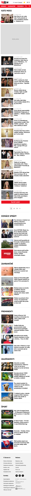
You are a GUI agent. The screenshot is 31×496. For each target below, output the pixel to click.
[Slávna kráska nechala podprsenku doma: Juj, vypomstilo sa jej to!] (7, 72)
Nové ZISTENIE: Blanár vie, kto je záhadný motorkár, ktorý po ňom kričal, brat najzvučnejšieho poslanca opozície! (21, 233)
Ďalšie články (15, 202)
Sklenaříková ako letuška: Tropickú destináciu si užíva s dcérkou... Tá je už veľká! (21, 337)
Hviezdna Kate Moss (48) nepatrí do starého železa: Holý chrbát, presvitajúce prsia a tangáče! (21, 195)
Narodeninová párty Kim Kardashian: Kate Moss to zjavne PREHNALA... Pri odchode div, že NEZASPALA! (21, 62)
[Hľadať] (26, 6)
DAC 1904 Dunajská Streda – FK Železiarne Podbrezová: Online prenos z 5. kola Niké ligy (22, 413)
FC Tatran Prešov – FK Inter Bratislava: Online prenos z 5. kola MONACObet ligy (21, 422)
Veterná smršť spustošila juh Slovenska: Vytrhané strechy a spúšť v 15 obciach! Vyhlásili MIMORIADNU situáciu (21, 243)
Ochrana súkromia (7, 463)
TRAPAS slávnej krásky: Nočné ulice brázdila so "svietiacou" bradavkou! (20, 184)
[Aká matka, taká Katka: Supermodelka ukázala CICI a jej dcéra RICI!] (7, 102)
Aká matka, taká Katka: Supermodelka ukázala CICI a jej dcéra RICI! (22, 101)
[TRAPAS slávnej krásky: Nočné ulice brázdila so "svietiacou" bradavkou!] (7, 184)
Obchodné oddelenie (8, 483)
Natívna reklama (19, 471)
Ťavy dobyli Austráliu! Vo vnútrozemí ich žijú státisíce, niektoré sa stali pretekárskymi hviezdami (22, 385)
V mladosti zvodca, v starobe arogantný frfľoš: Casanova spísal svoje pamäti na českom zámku (21, 396)
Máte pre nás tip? (7, 490)
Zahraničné (11, 6)
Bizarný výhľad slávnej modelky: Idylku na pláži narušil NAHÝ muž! (20, 91)
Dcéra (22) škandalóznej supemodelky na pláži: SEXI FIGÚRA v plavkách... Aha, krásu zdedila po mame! (21, 123)
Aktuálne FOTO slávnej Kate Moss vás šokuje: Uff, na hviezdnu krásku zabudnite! (21, 174)
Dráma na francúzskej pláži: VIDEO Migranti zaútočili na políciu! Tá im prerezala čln (21, 279)
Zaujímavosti (7, 359)
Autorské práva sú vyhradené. (20, 482)
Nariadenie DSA (7, 471)
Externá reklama (19, 463)
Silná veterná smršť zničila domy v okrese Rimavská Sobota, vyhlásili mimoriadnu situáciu (21, 253)
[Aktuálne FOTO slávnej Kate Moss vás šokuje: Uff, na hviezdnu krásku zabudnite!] (7, 174)
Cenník (17, 467)
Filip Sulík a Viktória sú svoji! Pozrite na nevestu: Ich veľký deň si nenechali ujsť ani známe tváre (22, 348)
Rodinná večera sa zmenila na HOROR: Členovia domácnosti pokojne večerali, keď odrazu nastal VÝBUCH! (21, 291)
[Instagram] (20, 475)
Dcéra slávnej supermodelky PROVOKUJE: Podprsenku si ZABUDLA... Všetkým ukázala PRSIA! (22, 113)
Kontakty (5, 475)
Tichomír (20, 2)
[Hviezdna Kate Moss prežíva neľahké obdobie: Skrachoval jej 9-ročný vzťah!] (7, 132)
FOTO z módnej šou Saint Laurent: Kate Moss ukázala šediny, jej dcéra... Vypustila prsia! (21, 82)
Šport (4, 406)
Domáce (3, 6)
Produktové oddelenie (8, 481)
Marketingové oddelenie (9, 487)
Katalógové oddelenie (8, 485)
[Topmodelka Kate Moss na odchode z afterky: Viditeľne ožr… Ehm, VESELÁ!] (7, 154)
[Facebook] (17, 475)
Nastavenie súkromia (8, 465)
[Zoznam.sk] (19, 486)
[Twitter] (23, 475)
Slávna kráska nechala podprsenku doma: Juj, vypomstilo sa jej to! (20, 71)
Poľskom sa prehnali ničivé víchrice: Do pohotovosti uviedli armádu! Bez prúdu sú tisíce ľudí (21, 300)
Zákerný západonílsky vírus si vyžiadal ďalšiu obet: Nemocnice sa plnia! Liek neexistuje (22, 270)
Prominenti (21, 6)
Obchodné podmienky (21, 465)
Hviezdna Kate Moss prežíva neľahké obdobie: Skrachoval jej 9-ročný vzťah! (22, 132)
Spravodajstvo (6, 479)
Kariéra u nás (6, 467)
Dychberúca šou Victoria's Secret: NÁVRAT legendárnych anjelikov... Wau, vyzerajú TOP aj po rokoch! (21, 144)
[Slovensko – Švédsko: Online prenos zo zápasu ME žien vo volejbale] (7, 434)
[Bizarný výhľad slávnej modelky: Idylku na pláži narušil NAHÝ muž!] (7, 92)
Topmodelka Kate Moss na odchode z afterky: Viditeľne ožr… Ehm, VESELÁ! (22, 153)
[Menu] (29, 6)
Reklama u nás (19, 461)
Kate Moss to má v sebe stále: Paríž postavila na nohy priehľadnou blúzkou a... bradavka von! (21, 18)
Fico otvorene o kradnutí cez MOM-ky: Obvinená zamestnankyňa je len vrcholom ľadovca (22, 222)
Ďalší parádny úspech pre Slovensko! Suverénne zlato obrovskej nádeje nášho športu (21, 443)
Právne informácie (7, 461)
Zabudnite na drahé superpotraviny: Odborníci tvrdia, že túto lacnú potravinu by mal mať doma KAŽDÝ (21, 366)
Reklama (18, 457)
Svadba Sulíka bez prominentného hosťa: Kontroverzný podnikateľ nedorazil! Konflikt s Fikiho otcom (21, 329)
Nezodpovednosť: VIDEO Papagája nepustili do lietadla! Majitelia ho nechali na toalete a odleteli (22, 375)
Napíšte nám (6, 469)
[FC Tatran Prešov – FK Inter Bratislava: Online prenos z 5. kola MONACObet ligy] (7, 424)
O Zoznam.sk (6, 457)
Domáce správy (9, 216)
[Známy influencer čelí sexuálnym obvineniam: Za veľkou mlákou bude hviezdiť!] (7, 318)
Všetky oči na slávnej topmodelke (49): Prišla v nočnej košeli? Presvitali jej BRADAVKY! (21, 164)
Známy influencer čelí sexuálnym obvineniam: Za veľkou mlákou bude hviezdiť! (21, 317)
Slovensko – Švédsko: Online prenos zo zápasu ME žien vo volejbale (22, 432)
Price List (18, 469)
